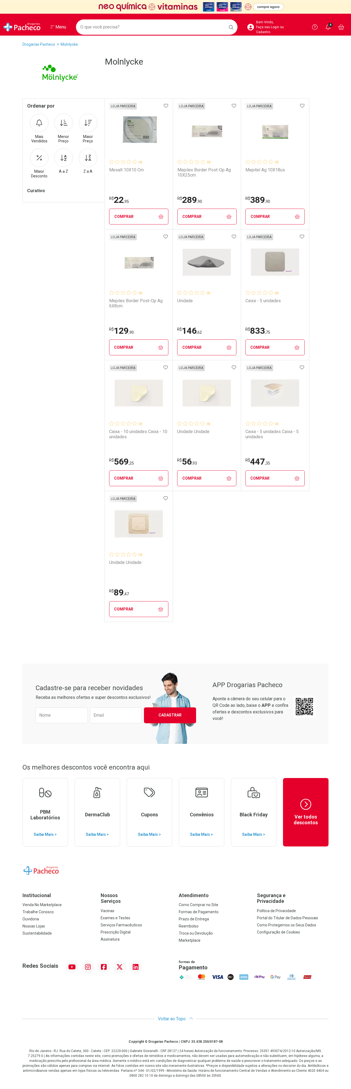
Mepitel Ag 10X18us (265, 169)
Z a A (87, 171)
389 (257, 199)
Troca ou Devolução (196, 933)
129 (121, 330)
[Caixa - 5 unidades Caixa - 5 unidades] (275, 393)
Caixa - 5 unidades (263, 300)
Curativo (36, 190)
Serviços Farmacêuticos (121, 925)
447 (257, 461)
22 (119, 199)
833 (257, 330)
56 (187, 461)
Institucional (36, 895)
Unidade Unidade (193, 431)
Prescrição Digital (116, 932)
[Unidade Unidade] (207, 393)
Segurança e (271, 898)
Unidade (185, 300)
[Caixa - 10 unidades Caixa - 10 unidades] (139, 393)
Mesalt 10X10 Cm (126, 169)
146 (189, 330)
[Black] (175, 6)
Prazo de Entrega (194, 919)
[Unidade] (207, 262)
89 (119, 592)
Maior (88, 138)
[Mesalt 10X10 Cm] (139, 131)
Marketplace (189, 940)
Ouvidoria (30, 919)
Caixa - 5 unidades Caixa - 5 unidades (272, 434)
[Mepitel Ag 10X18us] (275, 131)
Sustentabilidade (37, 933)
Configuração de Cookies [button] (278, 932)
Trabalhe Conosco (38, 912)
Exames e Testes (115, 918)
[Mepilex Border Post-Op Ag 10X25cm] (207, 131)
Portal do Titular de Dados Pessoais (287, 918)
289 (189, 199)
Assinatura (110, 939)
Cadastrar (170, 715)
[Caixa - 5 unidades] (275, 262)
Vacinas (107, 911)
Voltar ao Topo (172, 1018)
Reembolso (189, 926)
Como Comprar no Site (198, 905)
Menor (63, 138)
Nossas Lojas (33, 926)
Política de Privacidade (276, 911)
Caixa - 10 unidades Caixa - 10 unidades (138, 434)
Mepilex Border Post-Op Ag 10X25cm (204, 172)
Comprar (124, 216)
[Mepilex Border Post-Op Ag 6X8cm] (139, 262)
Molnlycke (69, 44)
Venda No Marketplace (42, 905)
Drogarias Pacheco (38, 44)
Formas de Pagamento (199, 912)
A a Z (63, 171)
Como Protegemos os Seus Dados (286, 925)
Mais (39, 138)
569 (121, 461)
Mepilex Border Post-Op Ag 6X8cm (136, 303)
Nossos (111, 898)
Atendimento (194, 895)
